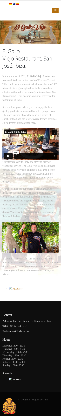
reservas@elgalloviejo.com (18, 331)
